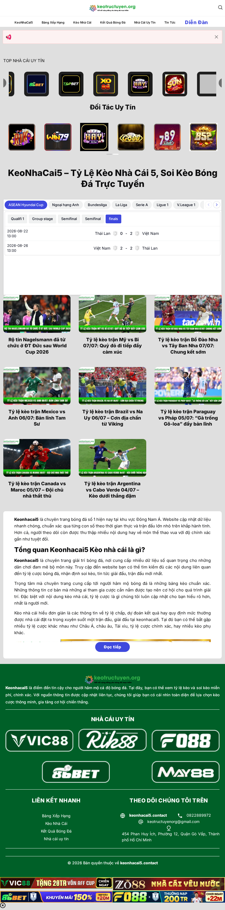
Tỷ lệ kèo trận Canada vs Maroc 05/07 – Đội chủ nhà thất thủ (37, 490)
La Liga (121, 205)
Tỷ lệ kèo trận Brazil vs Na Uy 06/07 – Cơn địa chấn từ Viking (112, 418)
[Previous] (14, 142)
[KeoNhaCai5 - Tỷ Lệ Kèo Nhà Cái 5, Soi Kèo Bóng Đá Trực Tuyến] (112, 8)
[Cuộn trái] (208, 204)
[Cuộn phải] (216, 204)
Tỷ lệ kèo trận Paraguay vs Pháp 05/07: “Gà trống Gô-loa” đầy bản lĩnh (188, 418)
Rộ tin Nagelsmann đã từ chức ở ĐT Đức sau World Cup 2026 (37, 346)
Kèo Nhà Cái (82, 22)
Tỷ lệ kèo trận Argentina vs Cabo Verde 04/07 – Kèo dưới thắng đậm (112, 490)
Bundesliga (97, 205)
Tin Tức (169, 22)
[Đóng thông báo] (216, 37)
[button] (220, 7)
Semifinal (69, 218)
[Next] (210, 142)
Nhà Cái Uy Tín (145, 22)
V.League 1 (186, 205)
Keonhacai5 (16, 687)
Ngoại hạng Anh (65, 205)
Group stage (42, 218)
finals (113, 218)
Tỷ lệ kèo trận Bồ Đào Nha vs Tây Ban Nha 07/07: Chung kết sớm (188, 346)
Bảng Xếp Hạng (53, 22)
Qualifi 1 (17, 218)
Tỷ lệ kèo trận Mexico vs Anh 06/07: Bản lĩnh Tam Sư (37, 418)
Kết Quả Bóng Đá (112, 22)
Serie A (142, 205)
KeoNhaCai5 (24, 22)
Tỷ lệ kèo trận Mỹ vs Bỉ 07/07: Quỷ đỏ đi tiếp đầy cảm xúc (112, 346)
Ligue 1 (162, 205)
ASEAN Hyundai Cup (26, 205)
